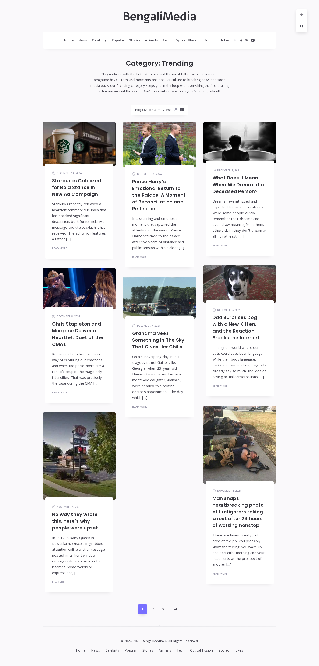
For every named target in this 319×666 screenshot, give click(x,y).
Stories (134, 40)
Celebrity (99, 40)
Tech (166, 40)
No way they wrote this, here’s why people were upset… (77, 521)
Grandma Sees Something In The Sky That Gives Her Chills (158, 340)
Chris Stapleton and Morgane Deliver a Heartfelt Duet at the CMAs (77, 334)
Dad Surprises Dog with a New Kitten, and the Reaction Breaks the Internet (236, 327)
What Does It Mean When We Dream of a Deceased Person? (238, 185)
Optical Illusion (187, 40)
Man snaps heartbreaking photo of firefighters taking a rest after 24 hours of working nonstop (238, 512)
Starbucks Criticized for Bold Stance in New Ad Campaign (76, 187)
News (82, 40)
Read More (59, 248)
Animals (151, 40)
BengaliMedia (159, 16)
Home (69, 40)
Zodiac (209, 40)
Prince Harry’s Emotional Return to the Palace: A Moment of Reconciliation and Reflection (159, 195)
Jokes (225, 40)
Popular (118, 40)
